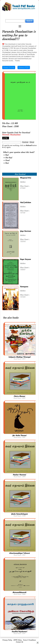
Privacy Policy (7, 640)
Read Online (8, 67)
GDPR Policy (17, 640)
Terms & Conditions (29, 640)
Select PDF (24, 67)
